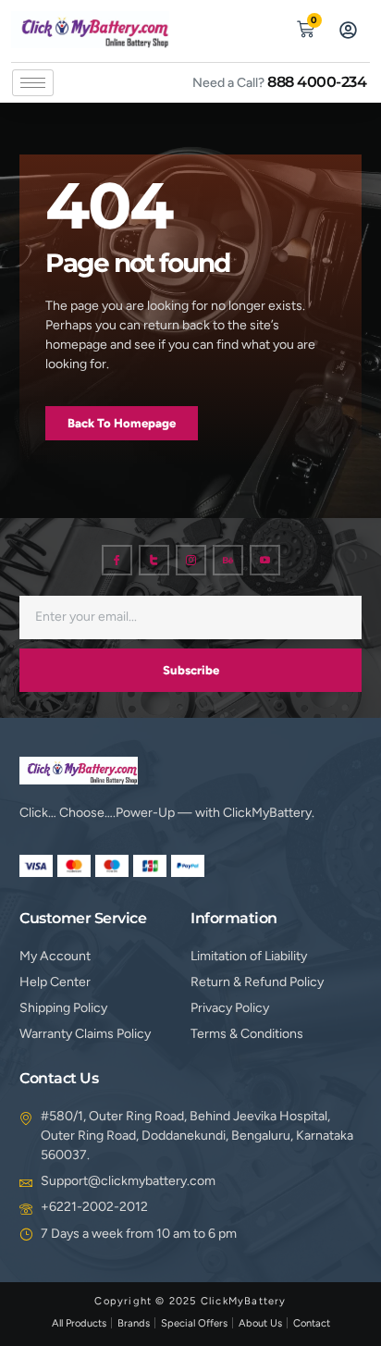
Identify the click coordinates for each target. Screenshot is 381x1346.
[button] (262, 27)
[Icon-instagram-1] (191, 560)
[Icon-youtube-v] (265, 560)
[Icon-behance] (228, 560)
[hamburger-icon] (33, 82)
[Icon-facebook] (117, 560)
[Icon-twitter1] (154, 560)
